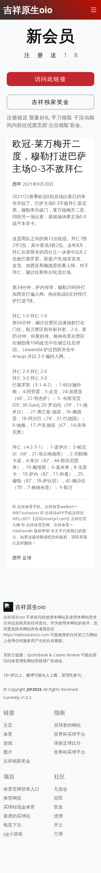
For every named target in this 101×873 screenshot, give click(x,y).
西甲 (16, 184)
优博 (58, 816)
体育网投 (12, 798)
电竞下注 (12, 825)
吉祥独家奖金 (51, 102)
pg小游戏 (12, 834)
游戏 (7, 743)
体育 (7, 734)
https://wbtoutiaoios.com (26, 634)
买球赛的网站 (67, 725)
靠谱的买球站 (16, 816)
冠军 (58, 798)
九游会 (60, 789)
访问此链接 (50, 79)
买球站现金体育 (19, 807)
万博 (58, 834)
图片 (7, 752)
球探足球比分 (67, 743)
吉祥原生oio (27, 10)
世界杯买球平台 (69, 734)
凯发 (58, 807)
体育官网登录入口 (21, 789)
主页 (7, 725)
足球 (26, 558)
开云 (58, 825)
